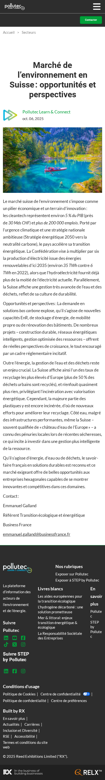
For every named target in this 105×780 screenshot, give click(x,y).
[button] (91, 20)
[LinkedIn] (6, 638)
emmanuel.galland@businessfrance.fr (36, 534)
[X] (14, 644)
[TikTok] (6, 644)
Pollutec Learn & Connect (46, 111)
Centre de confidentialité (61, 694)
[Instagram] (23, 644)
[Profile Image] (10, 115)
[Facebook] (23, 638)
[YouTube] (14, 638)
